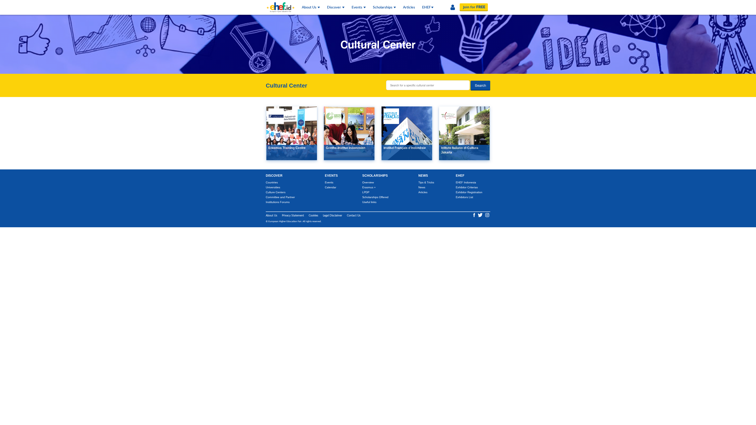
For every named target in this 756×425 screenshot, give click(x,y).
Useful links (369, 202)
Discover (334, 7)
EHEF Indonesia (466, 182)
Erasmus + (369, 187)
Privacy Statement (293, 215)
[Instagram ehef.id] (487, 214)
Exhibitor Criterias (467, 187)
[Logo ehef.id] (280, 5)
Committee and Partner (280, 197)
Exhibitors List (464, 197)
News (421, 187)
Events (357, 7)
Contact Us (353, 215)
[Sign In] (452, 7)
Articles (409, 7)
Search (480, 85)
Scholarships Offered (375, 197)
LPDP (365, 192)
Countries (272, 182)
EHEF (426, 7)
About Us (309, 7)
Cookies (313, 215)
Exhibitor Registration (469, 192)
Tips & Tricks (426, 182)
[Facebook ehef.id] (474, 214)
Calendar (330, 187)
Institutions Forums (278, 202)
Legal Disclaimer (332, 215)
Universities (273, 187)
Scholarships (383, 7)
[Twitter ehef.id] (480, 214)
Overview (368, 182)
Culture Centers (275, 192)
